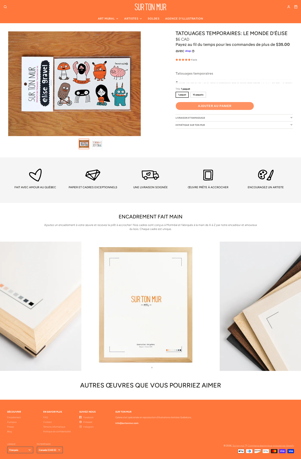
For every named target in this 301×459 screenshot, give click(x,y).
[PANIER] (296, 7)
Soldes (154, 18)
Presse (10, 426)
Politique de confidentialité (57, 431)
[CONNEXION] (288, 7)
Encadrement (14, 417)
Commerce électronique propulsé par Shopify (271, 445)
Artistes (131, 18)
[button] (149, 367)
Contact (47, 422)
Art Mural (106, 18)
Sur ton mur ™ (240, 445)
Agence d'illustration (184, 18)
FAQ (45, 417)
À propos (12, 422)
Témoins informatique (54, 426)
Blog (9, 431)
